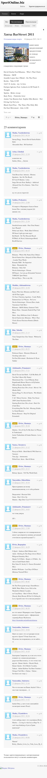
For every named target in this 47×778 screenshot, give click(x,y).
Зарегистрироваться (37, 6)
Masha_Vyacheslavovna (21, 132)
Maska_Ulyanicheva (19, 713)
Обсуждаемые (25, 26)
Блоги (13, 13)
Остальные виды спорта (13, 39)
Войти (22, 6)
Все (6, 22)
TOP (34, 26)
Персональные (31, 22)
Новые (17, 26)
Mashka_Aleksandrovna (21, 285)
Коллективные (16, 22)
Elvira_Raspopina (19, 544)
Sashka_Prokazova (19, 200)
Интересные (8, 26)
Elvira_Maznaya (21, 117)
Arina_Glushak (18, 151)
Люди (22, 13)
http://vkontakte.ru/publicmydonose (24, 620)
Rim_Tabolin (17, 330)
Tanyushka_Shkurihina (21, 480)
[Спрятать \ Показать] (43, 29)
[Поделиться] (39, 117)
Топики (5, 13)
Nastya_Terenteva (19, 444)
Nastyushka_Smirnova (20, 627)
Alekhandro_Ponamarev (21, 368)
